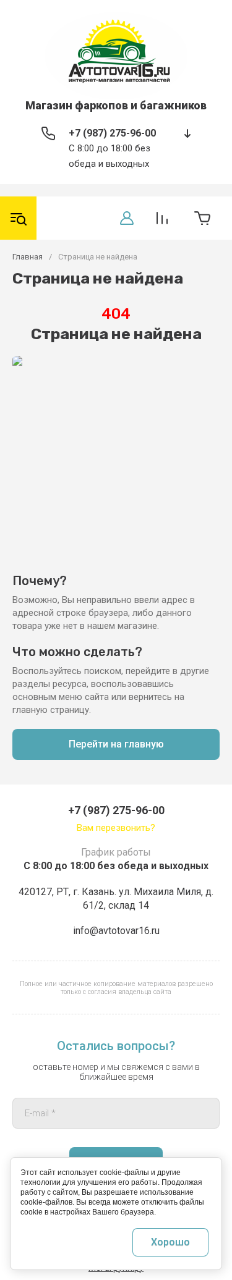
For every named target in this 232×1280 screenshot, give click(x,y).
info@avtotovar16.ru (116, 931)
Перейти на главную (116, 744)
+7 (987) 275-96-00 (112, 133)
